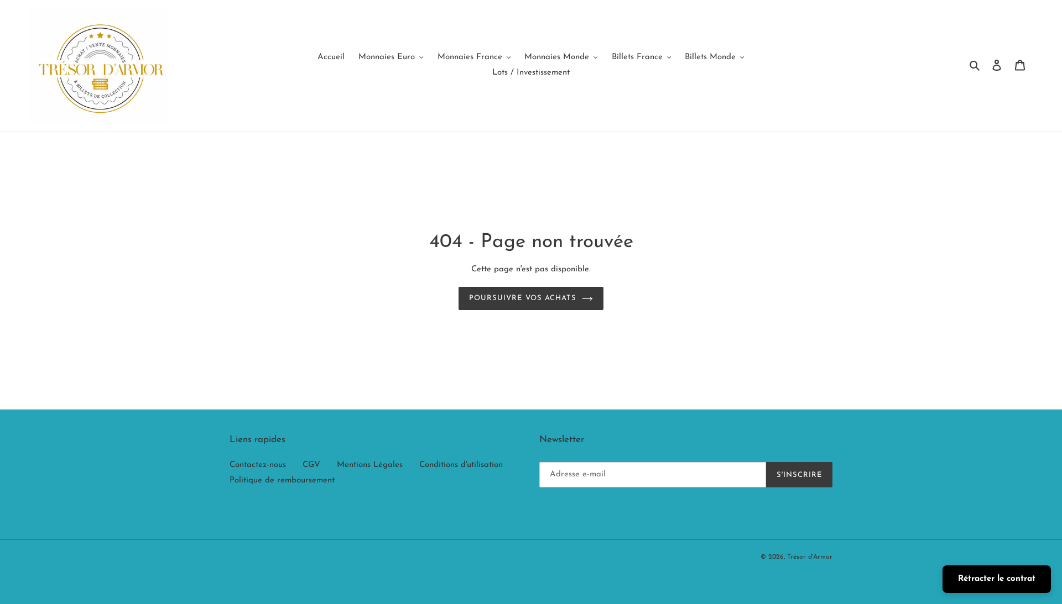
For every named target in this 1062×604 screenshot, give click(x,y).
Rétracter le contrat (996, 579)
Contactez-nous (258, 465)
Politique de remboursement (282, 480)
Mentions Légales (370, 465)
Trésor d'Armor (809, 557)
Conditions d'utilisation (461, 465)
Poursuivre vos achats (522, 298)
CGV (311, 465)
